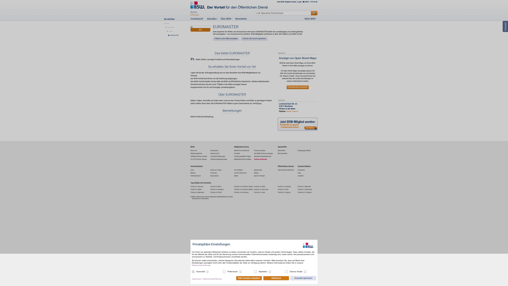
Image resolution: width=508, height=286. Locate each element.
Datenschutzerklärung (201, 265)
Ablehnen (276, 278)
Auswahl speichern (303, 278)
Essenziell (200, 272)
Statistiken (263, 272)
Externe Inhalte (296, 272)
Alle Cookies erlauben (249, 278)
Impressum (196, 279)
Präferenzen (233, 272)
